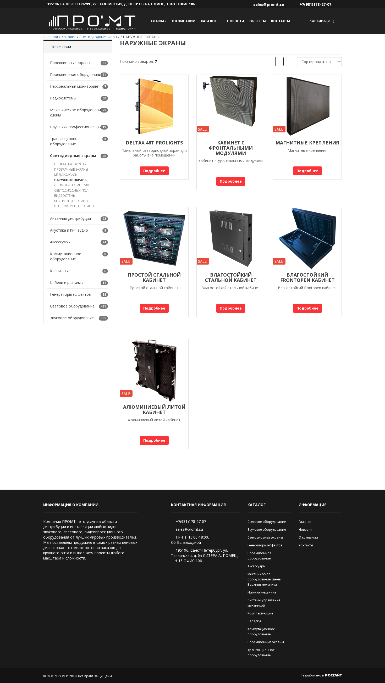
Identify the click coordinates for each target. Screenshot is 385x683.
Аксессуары (60, 241)
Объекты (257, 21)
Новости (235, 21)
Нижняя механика (262, 592)
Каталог (209, 21)
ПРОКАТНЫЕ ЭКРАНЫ (70, 164)
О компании (184, 21)
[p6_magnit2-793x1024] (307, 106)
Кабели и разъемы (66, 282)
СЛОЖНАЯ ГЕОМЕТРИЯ (71, 185)
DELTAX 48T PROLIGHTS (154, 142)
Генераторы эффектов (70, 294)
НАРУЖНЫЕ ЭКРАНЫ (70, 180)
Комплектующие (260, 613)
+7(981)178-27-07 (191, 521)
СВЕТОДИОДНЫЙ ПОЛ (71, 190)
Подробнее (154, 170)
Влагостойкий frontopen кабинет (307, 277)
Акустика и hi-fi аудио (69, 230)
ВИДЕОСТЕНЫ (64, 195)
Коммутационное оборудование (65, 256)
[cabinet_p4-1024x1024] (154, 370)
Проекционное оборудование (76, 74)
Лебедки (254, 621)
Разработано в (312, 675)
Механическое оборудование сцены (76, 112)
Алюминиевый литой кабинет (154, 409)
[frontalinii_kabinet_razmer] (307, 238)
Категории (61, 46)
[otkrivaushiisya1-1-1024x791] (231, 106)
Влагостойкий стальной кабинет (231, 277)
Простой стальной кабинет (154, 277)
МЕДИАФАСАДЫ (66, 174)
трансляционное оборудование (65, 141)
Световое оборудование (72, 306)
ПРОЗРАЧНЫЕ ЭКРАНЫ (71, 169)
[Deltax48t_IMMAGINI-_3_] (154, 106)
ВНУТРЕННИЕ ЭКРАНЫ (71, 201)
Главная (159, 21)
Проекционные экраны (70, 62)
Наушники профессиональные (76, 126)
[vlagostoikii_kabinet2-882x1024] (231, 238)
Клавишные (60, 270)
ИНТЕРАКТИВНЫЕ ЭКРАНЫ (74, 206)
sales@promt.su (189, 529)
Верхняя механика (262, 584)
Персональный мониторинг (74, 86)
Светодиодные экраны (73, 155)
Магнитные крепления (307, 142)
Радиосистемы (63, 98)
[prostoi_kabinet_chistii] (154, 238)
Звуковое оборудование (72, 317)
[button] (321, 20)
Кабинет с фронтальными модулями (231, 147)
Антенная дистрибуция (70, 218)
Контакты (280, 21)
